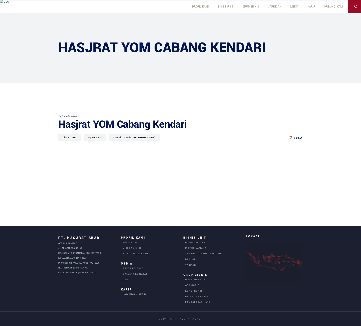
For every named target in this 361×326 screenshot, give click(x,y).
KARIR (126, 290)
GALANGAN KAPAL (197, 296)
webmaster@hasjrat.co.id (80, 272)
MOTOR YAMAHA (195, 248)
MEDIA (127, 264)
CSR (125, 279)
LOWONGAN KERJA (135, 294)
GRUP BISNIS (195, 275)
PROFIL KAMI (133, 238)
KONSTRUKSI (193, 291)
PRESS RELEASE (133, 268)
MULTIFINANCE (195, 279)
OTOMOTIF (192, 285)
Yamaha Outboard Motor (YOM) (134, 137)
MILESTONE (130, 242)
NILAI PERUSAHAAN (135, 253)
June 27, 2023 (67, 116)
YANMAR (190, 265)
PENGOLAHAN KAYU (197, 302)
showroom (70, 137)
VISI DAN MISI (132, 248)
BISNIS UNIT (194, 238)
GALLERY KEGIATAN (135, 274)
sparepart (94, 137)
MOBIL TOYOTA (195, 242)
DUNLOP (190, 259)
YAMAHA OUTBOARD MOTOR (203, 253)
